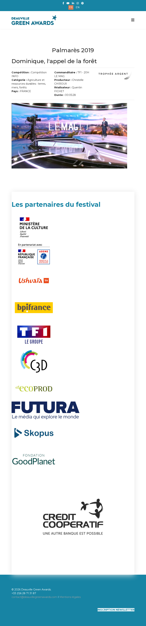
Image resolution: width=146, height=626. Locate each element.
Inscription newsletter (116, 609)
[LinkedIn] (73, 3)
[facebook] (63, 3)
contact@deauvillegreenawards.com (34, 597)
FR (71, 7)
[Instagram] (78, 3)
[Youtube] (68, 3)
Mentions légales (70, 597)
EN (78, 7)
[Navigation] (132, 20)
